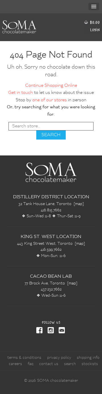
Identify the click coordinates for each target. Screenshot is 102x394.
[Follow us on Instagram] (49, 330)
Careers (15, 364)
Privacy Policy (59, 358)
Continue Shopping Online (51, 85)
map (78, 204)
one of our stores (49, 100)
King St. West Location (51, 237)
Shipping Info (88, 358)
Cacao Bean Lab (51, 276)
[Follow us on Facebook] (39, 330)
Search (70, 364)
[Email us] (61, 330)
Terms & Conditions (24, 358)
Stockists (90, 364)
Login (95, 29)
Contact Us (48, 364)
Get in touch (20, 92)
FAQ (30, 364)
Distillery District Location (51, 197)
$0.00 (94, 22)
